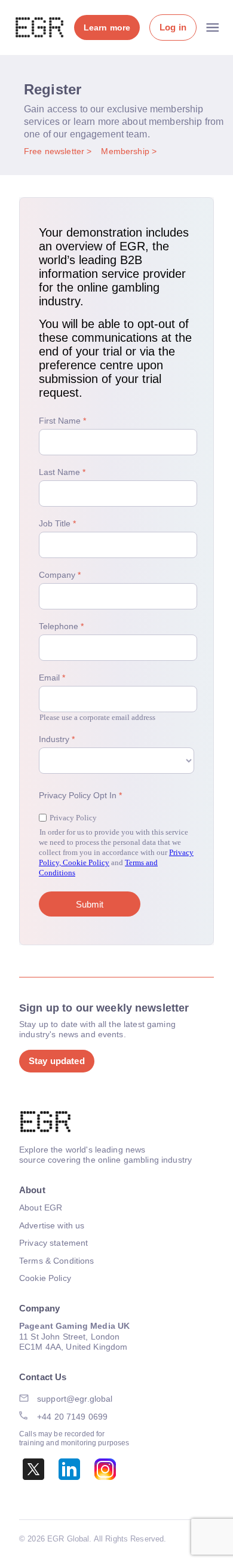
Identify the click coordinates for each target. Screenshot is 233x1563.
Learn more (107, 27)
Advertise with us (51, 1225)
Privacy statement (53, 1243)
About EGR (40, 1207)
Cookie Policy (45, 1278)
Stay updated (57, 1061)
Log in (173, 27)
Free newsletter (55, 151)
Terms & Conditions (56, 1260)
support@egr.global (75, 1398)
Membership (126, 151)
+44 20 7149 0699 (72, 1416)
